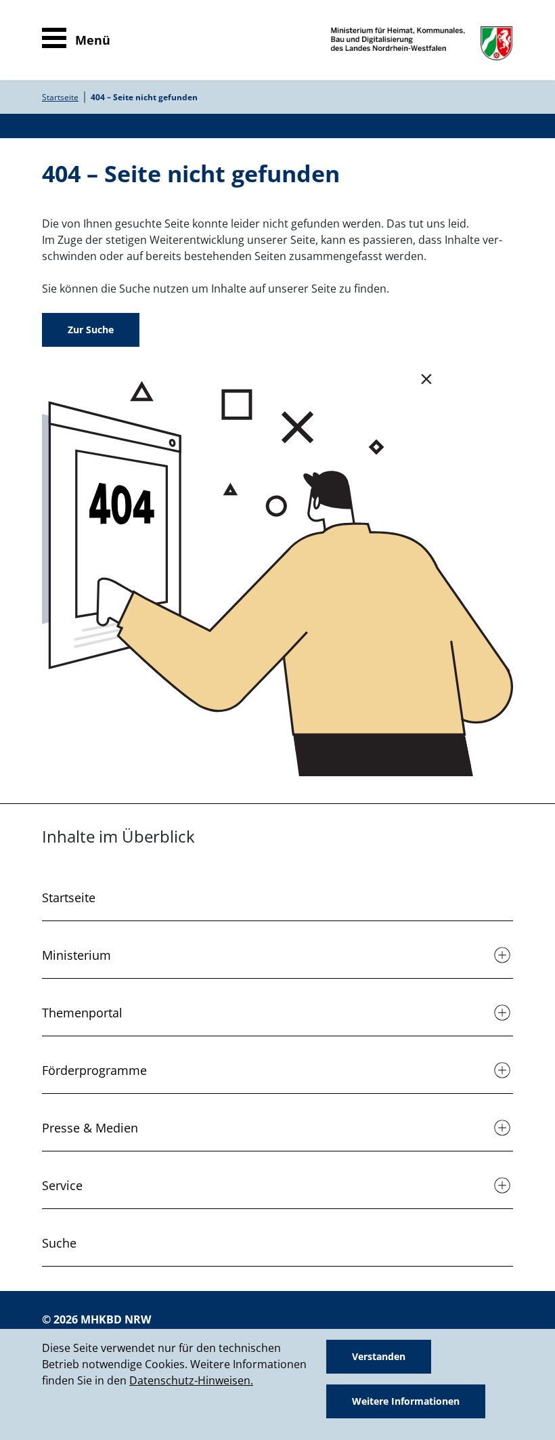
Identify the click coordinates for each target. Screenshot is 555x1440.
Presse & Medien (90, 1128)
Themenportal (82, 1012)
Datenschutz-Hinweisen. (191, 1380)
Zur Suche (91, 329)
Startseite (60, 97)
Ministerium (76, 955)
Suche (59, 1243)
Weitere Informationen (406, 1401)
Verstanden (378, 1356)
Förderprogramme (94, 1070)
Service (62, 1185)
